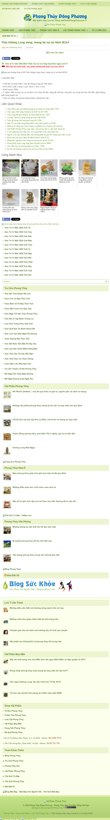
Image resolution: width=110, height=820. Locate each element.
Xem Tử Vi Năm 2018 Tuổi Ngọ (18, 253)
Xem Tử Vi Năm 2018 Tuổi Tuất (18, 271)
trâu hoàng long (19, 224)
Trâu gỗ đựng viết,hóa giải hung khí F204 (24, 120)
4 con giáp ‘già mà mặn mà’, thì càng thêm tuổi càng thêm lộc (33, 132)
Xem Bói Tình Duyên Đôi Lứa (18, 294)
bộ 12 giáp (8, 224)
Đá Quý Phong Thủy (13, 732)
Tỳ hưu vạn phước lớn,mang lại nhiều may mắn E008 (36, 693)
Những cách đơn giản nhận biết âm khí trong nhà (34, 619)
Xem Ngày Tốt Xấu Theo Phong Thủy (21, 314)
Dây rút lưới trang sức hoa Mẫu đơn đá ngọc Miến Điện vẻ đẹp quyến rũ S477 (48, 659)
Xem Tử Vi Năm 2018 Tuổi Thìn (18, 245)
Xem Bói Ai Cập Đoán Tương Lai (19, 319)
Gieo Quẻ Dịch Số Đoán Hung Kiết (20, 329)
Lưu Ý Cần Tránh (88, 4)
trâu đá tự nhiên (46, 224)
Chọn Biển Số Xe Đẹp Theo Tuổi (19, 304)
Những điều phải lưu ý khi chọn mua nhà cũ (34, 487)
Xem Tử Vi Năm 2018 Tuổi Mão (18, 241)
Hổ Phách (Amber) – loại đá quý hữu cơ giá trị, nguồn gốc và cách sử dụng (49, 391)
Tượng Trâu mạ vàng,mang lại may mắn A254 (26, 117)
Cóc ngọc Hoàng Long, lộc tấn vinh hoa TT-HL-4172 (35, 682)
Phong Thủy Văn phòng (43, 4)
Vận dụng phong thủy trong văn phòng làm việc (36, 555)
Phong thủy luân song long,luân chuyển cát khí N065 (29, 143)
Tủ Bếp (16, 776)
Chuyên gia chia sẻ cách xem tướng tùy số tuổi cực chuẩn (38, 630)
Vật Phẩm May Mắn (13, 724)
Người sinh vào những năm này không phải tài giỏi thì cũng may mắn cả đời (39, 135)
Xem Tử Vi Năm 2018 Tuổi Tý (17, 228)
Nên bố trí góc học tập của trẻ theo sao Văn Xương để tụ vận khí (44, 501)
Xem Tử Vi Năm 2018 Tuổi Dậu (18, 266)
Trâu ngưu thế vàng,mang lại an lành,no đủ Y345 (27, 112)
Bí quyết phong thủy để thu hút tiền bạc (32, 541)
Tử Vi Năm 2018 (99, 30)
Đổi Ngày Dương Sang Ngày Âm (19, 379)
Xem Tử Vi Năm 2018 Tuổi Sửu (18, 232)
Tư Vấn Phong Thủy (33, 9)
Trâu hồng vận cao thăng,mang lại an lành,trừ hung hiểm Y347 (33, 109)
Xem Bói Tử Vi (10, 36)
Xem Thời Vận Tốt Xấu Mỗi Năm (19, 354)
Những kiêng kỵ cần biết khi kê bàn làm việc (34, 527)
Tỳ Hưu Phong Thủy (13, 711)
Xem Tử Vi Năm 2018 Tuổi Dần (18, 236)
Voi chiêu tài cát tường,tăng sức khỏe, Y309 (25, 146)
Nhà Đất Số (13, 575)
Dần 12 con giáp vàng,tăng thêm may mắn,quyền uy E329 (31, 123)
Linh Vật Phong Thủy (13, 48)
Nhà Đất (8, 787)
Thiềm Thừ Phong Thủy (15, 715)
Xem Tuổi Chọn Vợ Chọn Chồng (19, 359)
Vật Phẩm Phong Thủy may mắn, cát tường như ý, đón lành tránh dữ (36, 129)
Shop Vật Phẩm (22, 813)
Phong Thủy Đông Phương (15, 4)
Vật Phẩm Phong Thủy (75, 30)
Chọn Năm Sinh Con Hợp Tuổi (18, 309)
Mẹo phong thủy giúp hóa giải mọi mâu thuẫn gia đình (39, 473)
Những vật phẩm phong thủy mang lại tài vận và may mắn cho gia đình (47, 405)
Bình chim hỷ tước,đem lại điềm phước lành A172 (28, 137)
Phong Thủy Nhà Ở (49, 30)
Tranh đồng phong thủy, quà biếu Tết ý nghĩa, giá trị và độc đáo (44, 433)
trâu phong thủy (33, 224)
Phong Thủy (8, 30)
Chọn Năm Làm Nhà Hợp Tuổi (18, 364)
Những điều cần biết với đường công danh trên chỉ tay (37, 608)
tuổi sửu (56, 224)
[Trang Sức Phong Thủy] (14, 462)
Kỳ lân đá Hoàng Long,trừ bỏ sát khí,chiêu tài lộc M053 (30, 149)
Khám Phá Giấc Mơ (11, 9)
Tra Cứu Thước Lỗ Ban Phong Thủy (20, 369)
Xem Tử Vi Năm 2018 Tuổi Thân (19, 262)
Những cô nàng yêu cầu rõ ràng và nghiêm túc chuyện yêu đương (34, 126)
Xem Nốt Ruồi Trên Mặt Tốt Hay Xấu (20, 344)
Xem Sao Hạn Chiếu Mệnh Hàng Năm (21, 349)
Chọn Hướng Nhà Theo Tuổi (17, 339)
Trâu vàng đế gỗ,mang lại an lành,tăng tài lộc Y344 (28, 115)
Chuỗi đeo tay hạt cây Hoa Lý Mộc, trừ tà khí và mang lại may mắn (45, 419)
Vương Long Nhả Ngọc (24, 447)
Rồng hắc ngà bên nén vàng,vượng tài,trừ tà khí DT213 (30, 140)
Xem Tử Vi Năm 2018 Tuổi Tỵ (17, 249)
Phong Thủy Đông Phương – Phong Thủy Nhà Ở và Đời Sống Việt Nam (59, 805)
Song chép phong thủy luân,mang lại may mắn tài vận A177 (39, 670)
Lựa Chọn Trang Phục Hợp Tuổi (19, 324)
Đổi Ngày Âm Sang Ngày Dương (19, 374)
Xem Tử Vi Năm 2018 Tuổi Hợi (18, 275)
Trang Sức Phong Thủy (15, 728)
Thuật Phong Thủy (67, 4)
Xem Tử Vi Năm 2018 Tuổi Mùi (18, 258)
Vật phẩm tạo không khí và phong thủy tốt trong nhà (35, 641)
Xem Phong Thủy (27, 30)
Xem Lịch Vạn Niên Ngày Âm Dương (21, 334)
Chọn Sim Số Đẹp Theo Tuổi (17, 299)
